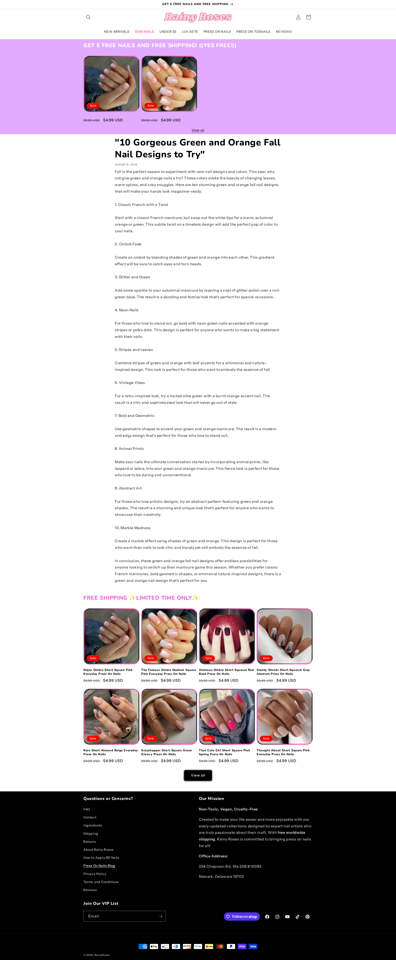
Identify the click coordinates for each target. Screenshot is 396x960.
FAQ (86, 809)
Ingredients (92, 825)
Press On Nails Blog (99, 866)
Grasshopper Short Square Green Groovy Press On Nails (166, 752)
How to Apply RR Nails (101, 858)
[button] (88, 17)
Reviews (90, 890)
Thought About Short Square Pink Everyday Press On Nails (283, 752)
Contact (89, 817)
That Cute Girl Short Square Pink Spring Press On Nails (224, 752)
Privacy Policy (94, 874)
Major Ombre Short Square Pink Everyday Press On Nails (107, 119)
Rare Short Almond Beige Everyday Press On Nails (110, 752)
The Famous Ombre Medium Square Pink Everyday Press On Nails (168, 119)
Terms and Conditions (101, 882)
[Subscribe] (161, 916)
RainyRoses (102, 955)
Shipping (90, 833)
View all (198, 130)
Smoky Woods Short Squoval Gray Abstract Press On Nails (283, 672)
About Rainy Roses (98, 850)
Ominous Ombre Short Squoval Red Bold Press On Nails (226, 672)
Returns (89, 842)
